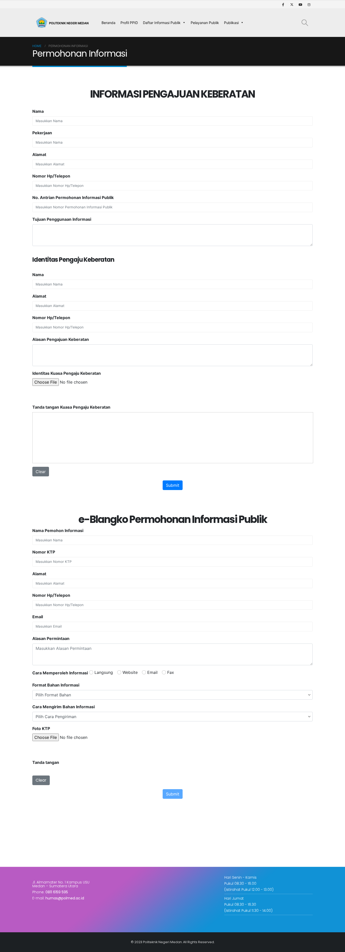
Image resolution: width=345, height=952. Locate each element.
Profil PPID (129, 22)
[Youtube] (300, 4)
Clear (41, 471)
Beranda (108, 22)
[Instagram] (308, 4)
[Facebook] (283, 4)
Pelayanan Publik (205, 22)
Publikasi (231, 22)
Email (152, 672)
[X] (291, 4)
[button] (305, 23)
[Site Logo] (63, 22)
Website (130, 672)
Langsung (103, 672)
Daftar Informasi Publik (162, 22)
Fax (170, 672)
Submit (172, 485)
